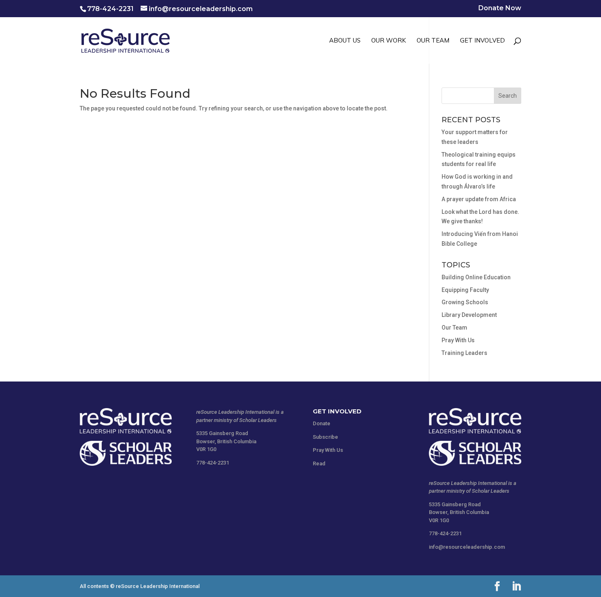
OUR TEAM (433, 41)
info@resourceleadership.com (467, 547)
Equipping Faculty (465, 290)
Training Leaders (464, 353)
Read (319, 463)
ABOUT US (345, 41)
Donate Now (499, 8)
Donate (321, 423)
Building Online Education (476, 277)
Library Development (469, 315)
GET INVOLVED (482, 41)
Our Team (454, 327)
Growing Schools (465, 302)
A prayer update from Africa (479, 199)
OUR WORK (388, 41)
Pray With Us (458, 340)
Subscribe (325, 437)
